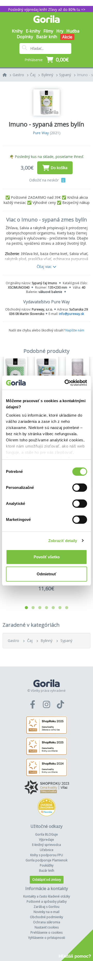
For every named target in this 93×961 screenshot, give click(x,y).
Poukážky (46, 865)
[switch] (79, 487)
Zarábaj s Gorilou (46, 906)
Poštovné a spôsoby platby (47, 901)
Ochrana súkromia (46, 922)
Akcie (67, 37)
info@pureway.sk (71, 314)
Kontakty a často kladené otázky (46, 896)
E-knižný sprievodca (46, 845)
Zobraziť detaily (62, 540)
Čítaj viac (45, 266)
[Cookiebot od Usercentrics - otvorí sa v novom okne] (65, 382)
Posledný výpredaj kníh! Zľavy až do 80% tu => (46, 9)
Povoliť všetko (47, 557)
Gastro (18, 74)
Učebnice (46, 850)
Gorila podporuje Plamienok (46, 860)
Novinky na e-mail (46, 912)
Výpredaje (46, 839)
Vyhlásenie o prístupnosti (46, 937)
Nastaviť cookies (47, 927)
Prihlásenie (34, 59)
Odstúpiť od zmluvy (46, 879)
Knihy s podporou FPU (46, 855)
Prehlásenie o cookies (46, 932)
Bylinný (47, 74)
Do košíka (59, 167)
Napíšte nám (74, 330)
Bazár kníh (46, 36)
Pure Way (41, 132)
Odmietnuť (46, 574)
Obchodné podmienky (46, 917)
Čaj (32, 74)
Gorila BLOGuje (46, 834)
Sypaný (65, 74)
